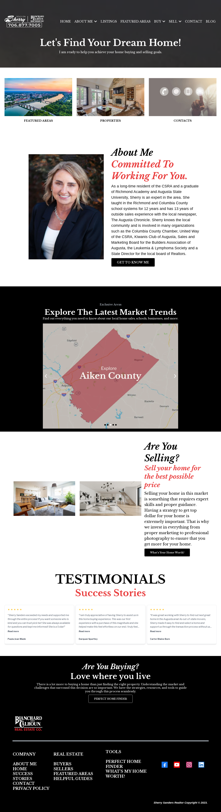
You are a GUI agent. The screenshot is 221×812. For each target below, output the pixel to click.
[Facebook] (164, 764)
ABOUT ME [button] (84, 21)
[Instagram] (189, 764)
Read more (13, 631)
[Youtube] (176, 764)
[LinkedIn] (201, 764)
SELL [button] (173, 21)
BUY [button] (158, 21)
